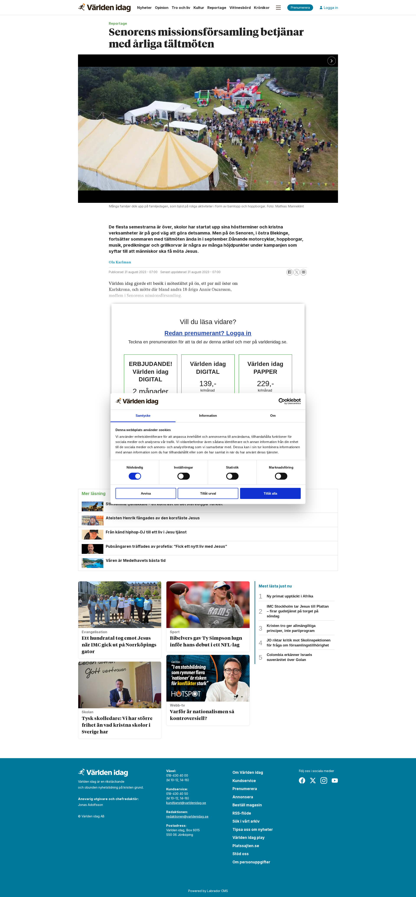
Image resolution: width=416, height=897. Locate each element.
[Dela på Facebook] (289, 272)
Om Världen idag (247, 772)
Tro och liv (181, 7)
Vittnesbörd (240, 7)
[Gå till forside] (104, 7)
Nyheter (144, 7)
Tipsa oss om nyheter (252, 829)
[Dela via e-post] (303, 272)
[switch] (183, 476)
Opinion (161, 7)
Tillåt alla (270, 493)
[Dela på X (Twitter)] (296, 272)
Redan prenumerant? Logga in (207, 333)
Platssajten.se (245, 846)
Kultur (198, 7)
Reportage (216, 7)
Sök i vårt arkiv (246, 821)
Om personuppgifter (251, 862)
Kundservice (244, 781)
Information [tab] (208, 415)
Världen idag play (248, 837)
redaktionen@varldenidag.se (187, 816)
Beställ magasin (247, 805)
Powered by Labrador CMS (208, 891)
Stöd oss (240, 854)
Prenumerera (244, 789)
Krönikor (262, 7)
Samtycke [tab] (143, 415)
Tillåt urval (208, 493)
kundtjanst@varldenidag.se (186, 803)
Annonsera (242, 797)
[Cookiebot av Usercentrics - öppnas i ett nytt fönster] (282, 401)
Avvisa (146, 493)
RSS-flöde (241, 813)
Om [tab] (273, 415)
